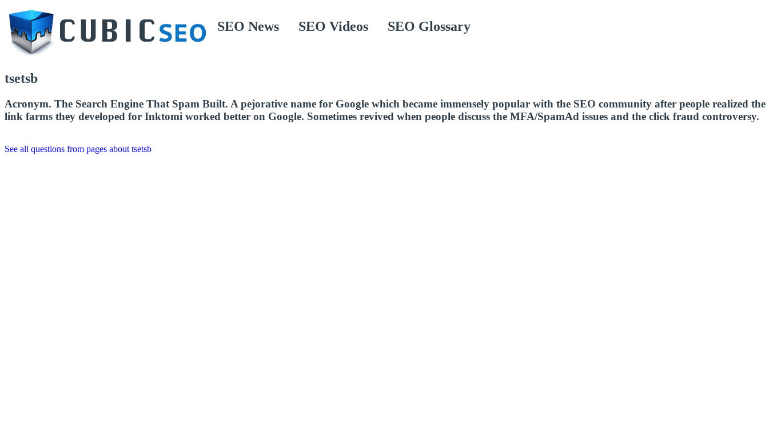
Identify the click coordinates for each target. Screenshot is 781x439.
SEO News (248, 26)
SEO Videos (333, 26)
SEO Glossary (429, 26)
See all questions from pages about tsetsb (78, 149)
